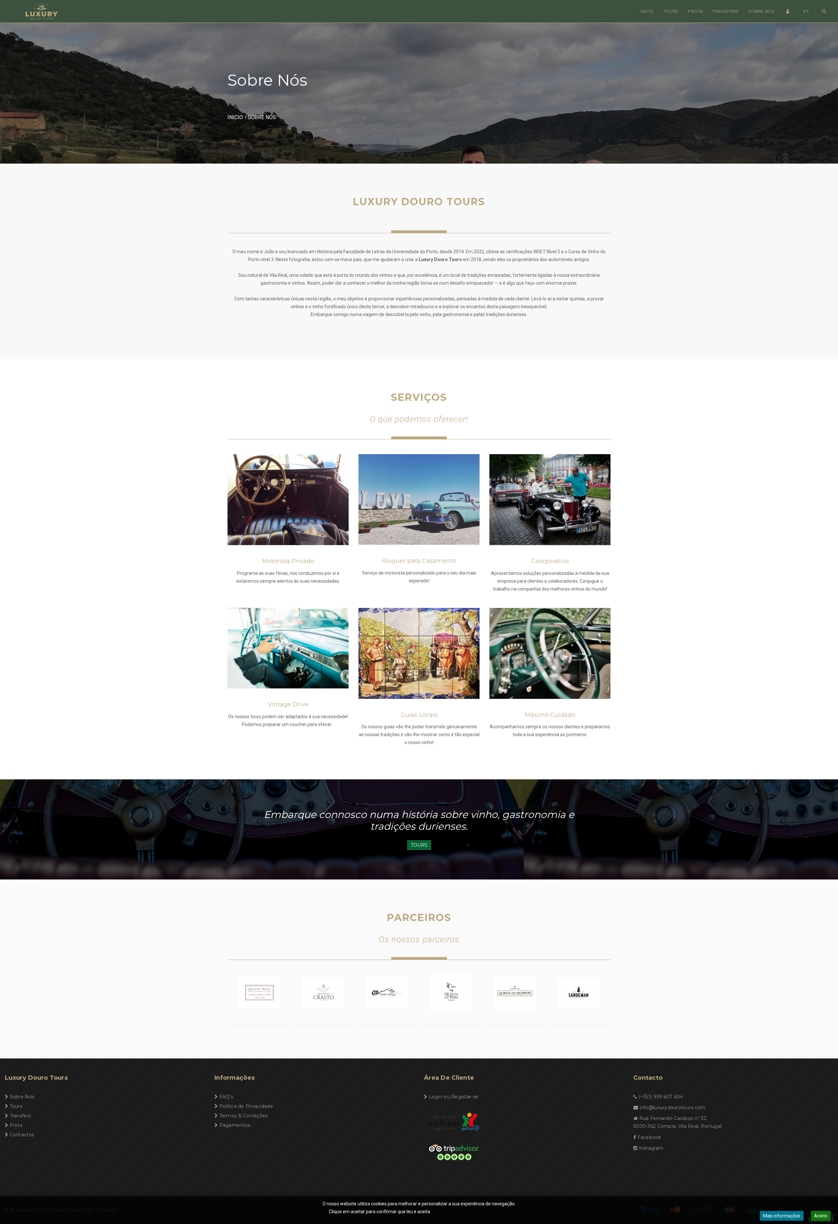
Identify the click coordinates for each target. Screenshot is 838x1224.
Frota (695, 11)
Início (647, 11)
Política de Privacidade (246, 1106)
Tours (671, 11)
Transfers (725, 11)
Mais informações (781, 1215)
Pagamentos (234, 1125)
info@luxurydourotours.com (672, 1107)
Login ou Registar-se (454, 1097)
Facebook (649, 1137)
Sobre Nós (761, 11)
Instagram (651, 1148)
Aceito (821, 1215)
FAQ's (226, 1097)
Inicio (235, 117)
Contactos (22, 1135)
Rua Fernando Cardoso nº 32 (672, 1118)
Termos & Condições (243, 1116)
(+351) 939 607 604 (661, 1097)
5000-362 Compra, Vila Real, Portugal (677, 1126)
